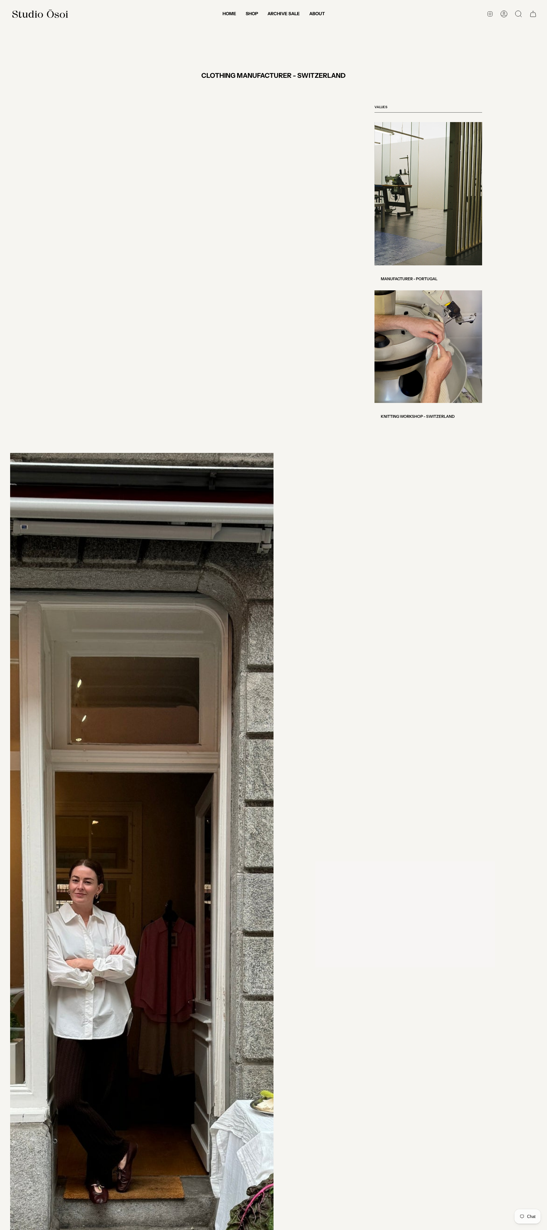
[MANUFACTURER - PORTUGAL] (428, 194)
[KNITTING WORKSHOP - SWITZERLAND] (428, 346)
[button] (252, 14)
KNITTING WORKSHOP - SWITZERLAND (418, 416)
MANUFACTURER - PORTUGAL (409, 278)
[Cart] (533, 14)
